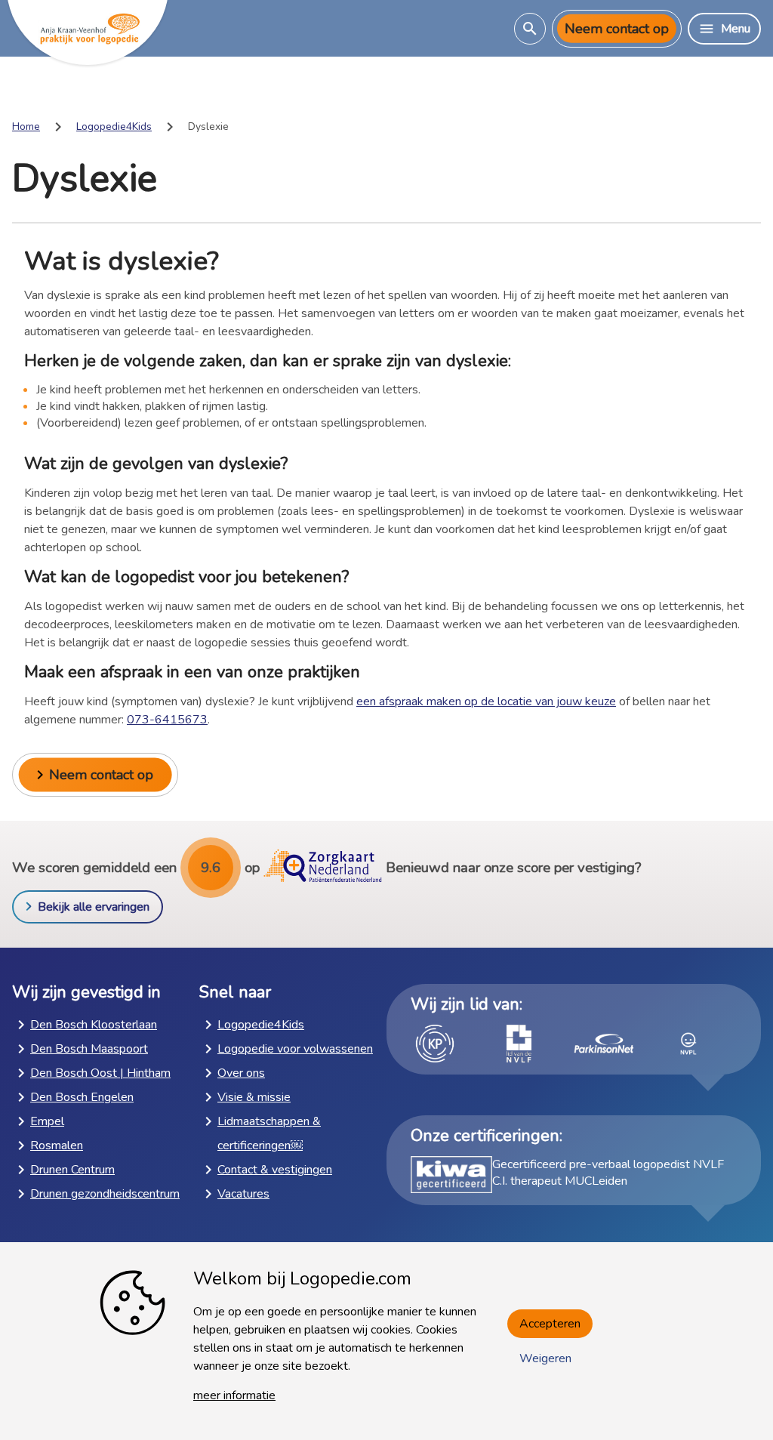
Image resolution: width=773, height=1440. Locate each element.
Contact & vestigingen (274, 1169)
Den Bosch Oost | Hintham (100, 1073)
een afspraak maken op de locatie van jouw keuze (486, 701)
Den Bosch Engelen (82, 1097)
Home (26, 126)
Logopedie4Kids (114, 126)
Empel (47, 1121)
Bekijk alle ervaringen (93, 907)
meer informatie (234, 1395)
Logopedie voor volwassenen (295, 1049)
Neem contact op (617, 29)
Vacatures (243, 1194)
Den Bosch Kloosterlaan (93, 1024)
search (530, 29)
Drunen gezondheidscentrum (105, 1194)
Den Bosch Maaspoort (89, 1049)
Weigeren (545, 1358)
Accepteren (550, 1323)
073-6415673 (167, 719)
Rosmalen (56, 1145)
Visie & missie (254, 1097)
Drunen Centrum (72, 1169)
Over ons (241, 1073)
